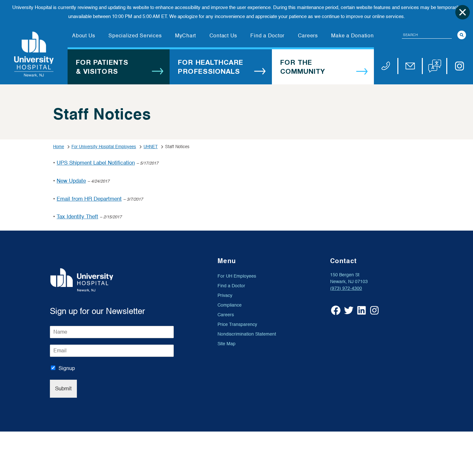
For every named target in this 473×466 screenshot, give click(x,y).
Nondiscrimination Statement (247, 334)
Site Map (227, 343)
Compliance (230, 305)
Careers (226, 315)
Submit (63, 388)
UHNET (151, 146)
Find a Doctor (231, 286)
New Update (71, 180)
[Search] (461, 35)
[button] (434, 66)
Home (58, 146)
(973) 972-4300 (346, 288)
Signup (67, 368)
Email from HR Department (89, 199)
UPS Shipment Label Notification (96, 162)
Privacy (225, 295)
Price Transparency (237, 324)
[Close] (462, 12)
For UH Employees (237, 276)
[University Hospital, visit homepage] (34, 54)
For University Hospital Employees (103, 146)
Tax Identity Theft (77, 216)
